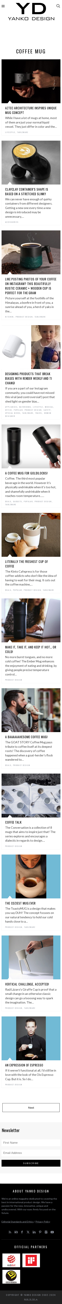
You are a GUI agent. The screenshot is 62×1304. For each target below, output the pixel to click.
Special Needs (12, 413)
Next (31, 1107)
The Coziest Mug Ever (20, 903)
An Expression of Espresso (24, 1065)
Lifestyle (10, 132)
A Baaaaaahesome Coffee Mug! (26, 737)
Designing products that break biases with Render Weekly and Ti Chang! (28, 378)
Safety (47, 410)
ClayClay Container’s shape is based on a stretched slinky (26, 191)
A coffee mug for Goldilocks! (26, 473)
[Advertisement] (31, 35)
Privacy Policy (42, 1221)
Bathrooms (25, 407)
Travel (38, 413)
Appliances (11, 407)
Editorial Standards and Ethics (18, 1221)
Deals (8, 501)
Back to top (30, 1299)
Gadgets (17, 501)
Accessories (11, 222)
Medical (49, 407)
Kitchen (9, 316)
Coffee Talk (13, 822)
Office (8, 410)
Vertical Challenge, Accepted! (27, 984)
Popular (18, 410)
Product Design (24, 316)
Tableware (22, 132)
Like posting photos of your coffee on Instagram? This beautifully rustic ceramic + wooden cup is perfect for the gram (30, 286)
